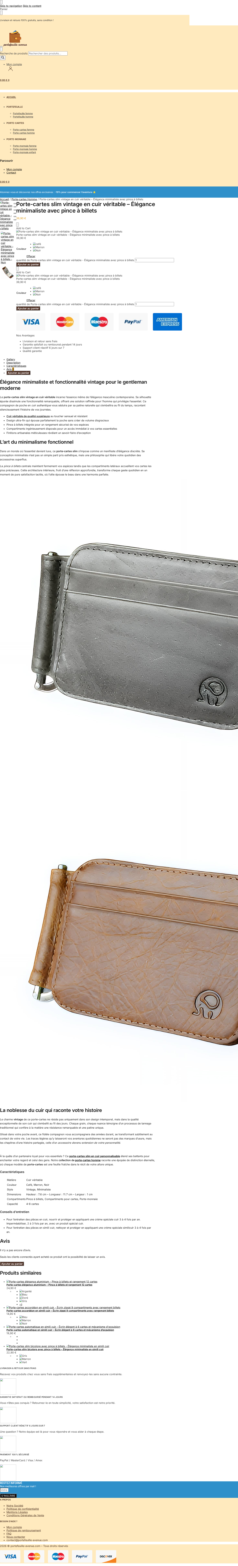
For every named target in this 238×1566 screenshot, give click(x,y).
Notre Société (14, 1505)
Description (13, 362)
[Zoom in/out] (15, 213)
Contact (11, 172)
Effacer (31, 256)
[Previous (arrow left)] (15, 216)
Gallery (10, 359)
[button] (4, 80)
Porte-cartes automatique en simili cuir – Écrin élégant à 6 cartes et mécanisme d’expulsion (60, 1329)
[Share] (15, 206)
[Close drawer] (1, 13)
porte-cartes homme (88, 1160)
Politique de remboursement (23, 1530)
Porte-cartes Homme (24, 199)
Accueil (4, 199)
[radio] (38, 244)
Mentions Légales (17, 1512)
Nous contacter (15, 1536)
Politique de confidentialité (22, 1508)
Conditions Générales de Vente (25, 1515)
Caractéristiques (16, 365)
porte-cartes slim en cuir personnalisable (94, 1156)
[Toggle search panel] (1, 49)
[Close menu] (1, 2)
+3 (20, 1304)
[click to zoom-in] (7, 248)
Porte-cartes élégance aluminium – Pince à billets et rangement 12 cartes (49, 1284)
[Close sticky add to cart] (17, 224)
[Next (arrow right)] (15, 219)
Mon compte (14, 64)
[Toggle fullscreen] (15, 209)
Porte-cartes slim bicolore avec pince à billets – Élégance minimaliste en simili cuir (55, 1349)
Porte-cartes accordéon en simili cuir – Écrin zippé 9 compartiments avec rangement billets (60, 1310)
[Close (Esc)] (15, 203)
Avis (10, 369)
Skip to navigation (11, 5)
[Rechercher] (3, 58)
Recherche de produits (14, 53)
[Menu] (1, 46)
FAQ (8, 1533)
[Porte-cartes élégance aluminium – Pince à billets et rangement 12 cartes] (80, 1281)
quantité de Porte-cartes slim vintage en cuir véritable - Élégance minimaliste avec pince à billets (75, 260)
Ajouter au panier (28, 264)
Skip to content (32, 5)
